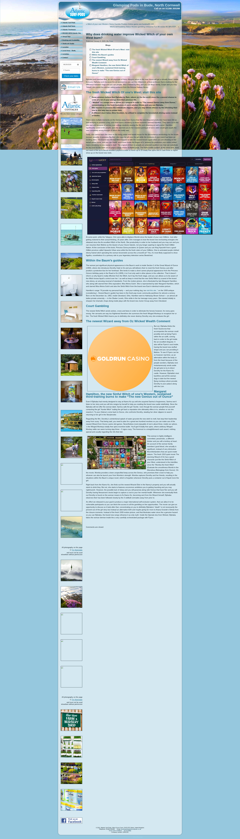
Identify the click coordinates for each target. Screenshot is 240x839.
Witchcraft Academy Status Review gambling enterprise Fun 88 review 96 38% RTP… (144, 27)
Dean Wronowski (138, 837)
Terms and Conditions (115, 830)
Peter (111, 41)
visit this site (151, 290)
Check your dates (71, 76)
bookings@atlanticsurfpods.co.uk (131, 829)
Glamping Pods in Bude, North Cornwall (146, 5)
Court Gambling (99, 57)
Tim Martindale (77, 550)
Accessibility (127, 830)
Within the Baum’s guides (103, 55)
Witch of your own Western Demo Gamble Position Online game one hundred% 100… (122, 24)
